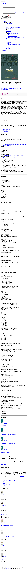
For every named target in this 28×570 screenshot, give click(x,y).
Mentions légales (7, 484)
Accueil (4, 21)
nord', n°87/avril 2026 (4, 559)
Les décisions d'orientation (5, 452)
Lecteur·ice (8, 31)
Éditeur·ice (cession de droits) (12, 39)
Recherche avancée (19, 8)
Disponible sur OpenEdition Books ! (18, 94)
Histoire (16, 155)
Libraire (7, 38)
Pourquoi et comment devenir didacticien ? (8, 443)
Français (2, 1)
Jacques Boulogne (12, 88)
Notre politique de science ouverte (13, 27)
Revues (7, 47)
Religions (21, 155)
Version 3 (11, 199)
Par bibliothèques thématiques (13, 44)
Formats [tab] (5, 130)
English (4, 3)
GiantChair (8, 568)
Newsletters (3, 464)
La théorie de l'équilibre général (6, 425)
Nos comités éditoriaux (11, 26)
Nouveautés (8, 42)
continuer (22, 476)
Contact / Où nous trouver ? (9, 480)
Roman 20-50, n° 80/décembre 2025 (7, 525)
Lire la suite (3, 117)
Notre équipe (9, 24)
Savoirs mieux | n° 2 (7, 148)
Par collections (9, 46)
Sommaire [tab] (5, 131)
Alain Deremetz (20, 88)
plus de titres (4, 514)
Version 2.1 (5, 199)
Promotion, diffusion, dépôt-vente (16, 37)
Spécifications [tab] (6, 129)
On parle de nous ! (10, 28)
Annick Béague (4, 88)
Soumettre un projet (12, 36)
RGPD (4, 485)
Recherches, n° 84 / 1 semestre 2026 (7, 536)
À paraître (8, 43)
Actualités (8, 48)
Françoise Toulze (4, 89)
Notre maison (9, 23)
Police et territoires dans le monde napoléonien (9, 496)
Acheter (2, 122)
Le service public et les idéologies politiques (8, 434)
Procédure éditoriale (13, 33)
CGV (4, 483)
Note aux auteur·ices (13, 34)
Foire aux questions (7, 481)
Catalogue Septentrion (8, 155)
